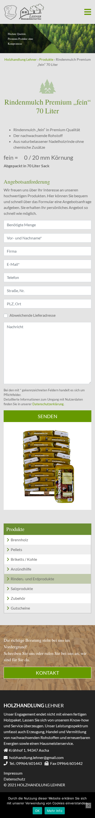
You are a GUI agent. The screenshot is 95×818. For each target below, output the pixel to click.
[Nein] (88, 805)
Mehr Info (54, 811)
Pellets (16, 549)
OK (37, 811)
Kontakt (47, 673)
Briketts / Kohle (24, 559)
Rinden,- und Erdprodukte (32, 578)
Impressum (13, 773)
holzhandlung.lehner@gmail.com (36, 757)
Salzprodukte (22, 588)
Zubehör (18, 598)
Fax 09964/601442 (66, 763)
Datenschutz (14, 779)
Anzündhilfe (21, 569)
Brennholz (19, 539)
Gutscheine (20, 608)
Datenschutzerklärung (48, 404)
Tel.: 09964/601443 (25, 763)
